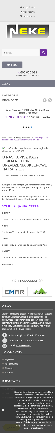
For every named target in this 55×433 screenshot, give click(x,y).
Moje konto (29, 7)
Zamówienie (28, 16)
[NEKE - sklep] (27, 31)
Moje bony (9, 373)
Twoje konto (9, 360)
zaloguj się (9, 368)
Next (41, 281)
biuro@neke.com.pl (23, 346)
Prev (14, 281)
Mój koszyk (29, 12)
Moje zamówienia (11, 364)
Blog (18, 138)
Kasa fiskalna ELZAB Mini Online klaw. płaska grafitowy (28, 111)
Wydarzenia (26, 138)
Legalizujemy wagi (36, 326)
